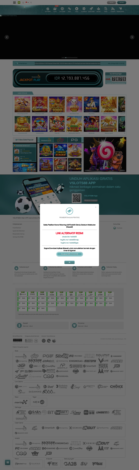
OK (69, 262)
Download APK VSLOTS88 (69, 254)
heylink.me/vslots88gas (69, 243)
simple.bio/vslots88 (69, 237)
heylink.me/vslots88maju (69, 240)
